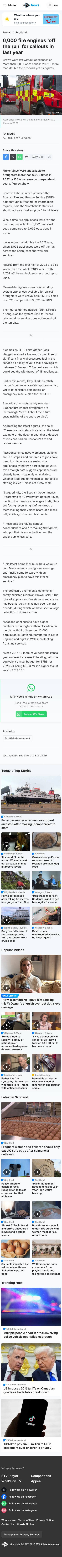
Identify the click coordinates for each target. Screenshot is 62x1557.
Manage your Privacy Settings (22, 1534)
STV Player (9, 1476)
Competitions (41, 1476)
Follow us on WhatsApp (23, 1503)
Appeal (36, 1481)
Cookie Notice (25, 1524)
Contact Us (7, 1524)
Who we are (8, 1520)
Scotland (21, 32)
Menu (12, 5)
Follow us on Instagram (23, 1510)
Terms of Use (26, 1520)
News (7, 32)
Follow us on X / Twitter (23, 1489)
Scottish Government (17, 738)
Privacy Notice (45, 1520)
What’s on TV (11, 1481)
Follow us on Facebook (22, 1496)
